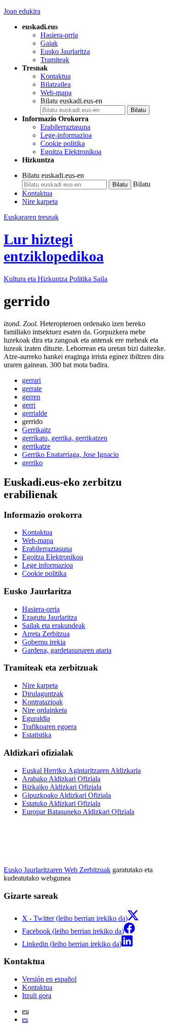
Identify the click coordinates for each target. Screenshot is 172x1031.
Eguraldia (36, 718)
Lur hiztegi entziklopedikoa (54, 247)
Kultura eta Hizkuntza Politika (55, 279)
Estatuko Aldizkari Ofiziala (61, 803)
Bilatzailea (55, 84)
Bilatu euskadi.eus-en (71, 101)
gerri (28, 405)
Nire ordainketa (44, 710)
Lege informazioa (47, 565)
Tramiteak (54, 60)
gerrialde (34, 413)
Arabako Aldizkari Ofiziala (61, 779)
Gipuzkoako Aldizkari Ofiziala (66, 795)
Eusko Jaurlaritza (65, 51)
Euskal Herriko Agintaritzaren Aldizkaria (81, 770)
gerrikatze (36, 446)
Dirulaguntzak (42, 694)
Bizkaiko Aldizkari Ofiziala (61, 787)
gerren (31, 397)
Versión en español (49, 979)
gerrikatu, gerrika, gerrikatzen (64, 438)
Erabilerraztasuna (65, 127)
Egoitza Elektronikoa (70, 152)
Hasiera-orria (59, 35)
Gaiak (49, 43)
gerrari (31, 380)
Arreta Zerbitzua (46, 634)
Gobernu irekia (44, 642)
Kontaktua (55, 76)
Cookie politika (62, 143)
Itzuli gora (36, 995)
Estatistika (36, 735)
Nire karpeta (40, 201)
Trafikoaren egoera (49, 726)
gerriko (32, 463)
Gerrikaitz (36, 430)
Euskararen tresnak (31, 217)
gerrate (32, 388)
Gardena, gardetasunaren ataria (66, 650)
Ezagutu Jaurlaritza (49, 617)
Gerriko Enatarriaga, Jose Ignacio (70, 454)
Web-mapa (56, 93)
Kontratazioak (42, 702)
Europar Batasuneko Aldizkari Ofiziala (78, 812)
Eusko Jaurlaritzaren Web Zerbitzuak (57, 870)
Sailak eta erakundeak (53, 625)
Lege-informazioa (66, 135)
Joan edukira (22, 11)
